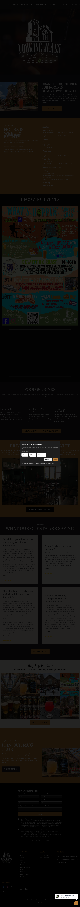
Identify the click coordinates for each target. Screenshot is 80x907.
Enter (55, 459)
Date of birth (25, 451)
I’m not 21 (48, 459)
